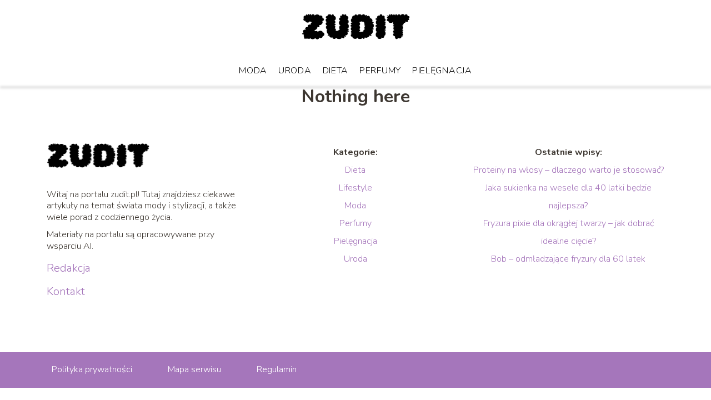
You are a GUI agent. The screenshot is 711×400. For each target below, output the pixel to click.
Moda (253, 70)
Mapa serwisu (194, 369)
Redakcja (69, 268)
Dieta (336, 70)
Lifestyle (355, 188)
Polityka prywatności (92, 369)
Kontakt (66, 291)
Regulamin (277, 369)
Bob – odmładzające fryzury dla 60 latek (568, 259)
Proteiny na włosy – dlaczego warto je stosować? (568, 170)
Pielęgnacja (442, 70)
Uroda (295, 70)
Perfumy (380, 70)
